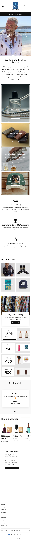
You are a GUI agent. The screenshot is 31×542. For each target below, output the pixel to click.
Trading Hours (5, 507)
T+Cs (2, 520)
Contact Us (4, 525)
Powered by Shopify (15, 538)
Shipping (3, 512)
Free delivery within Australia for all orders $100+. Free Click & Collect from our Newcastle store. (15, 209)
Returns (3, 515)
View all (25, 418)
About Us (3, 509)
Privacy (3, 523)
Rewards (3, 517)
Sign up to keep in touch (10, 530)
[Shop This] (15, 103)
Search (3, 504)
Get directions (12, 468)
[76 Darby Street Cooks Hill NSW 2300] (15, 472)
